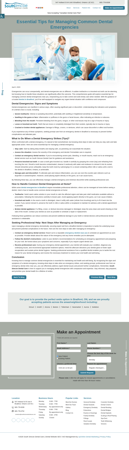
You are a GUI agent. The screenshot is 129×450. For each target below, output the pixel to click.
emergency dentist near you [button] (76, 233)
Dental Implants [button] (106, 413)
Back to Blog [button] (19, 277)
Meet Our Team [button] (71, 405)
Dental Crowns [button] (106, 405)
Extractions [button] (87, 410)
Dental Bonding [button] (106, 407)
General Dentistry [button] (89, 402)
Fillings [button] (86, 418)
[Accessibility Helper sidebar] (2, 16)
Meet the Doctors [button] (71, 402)
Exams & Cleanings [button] (90, 413)
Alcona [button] (47, 307)
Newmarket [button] (76, 307)
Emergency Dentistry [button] (91, 407)
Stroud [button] (31, 307)
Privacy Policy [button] (105, 437)
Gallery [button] (68, 407)
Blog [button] (67, 410)
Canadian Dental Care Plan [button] (70, 13)
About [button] (68, 8)
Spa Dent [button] (104, 418)
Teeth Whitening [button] (106, 421)
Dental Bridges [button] (106, 410)
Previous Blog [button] (97, 277)
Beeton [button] (55, 307)
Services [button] (76, 8)
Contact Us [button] (97, 8)
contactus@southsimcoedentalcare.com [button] (25, 414)
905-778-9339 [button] (104, 2)
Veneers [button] (103, 424)
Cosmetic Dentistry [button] (107, 402)
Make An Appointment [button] (114, 8)
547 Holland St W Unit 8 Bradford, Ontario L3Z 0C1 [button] (75, 2)
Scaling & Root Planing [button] (109, 416)
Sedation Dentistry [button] (90, 424)
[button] (16, 6)
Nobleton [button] (95, 307)
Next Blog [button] (111, 277)
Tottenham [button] (65, 307)
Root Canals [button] (88, 421)
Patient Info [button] (86, 8)
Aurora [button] (86, 307)
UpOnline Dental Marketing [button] (88, 437)
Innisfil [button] (39, 307)
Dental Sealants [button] (89, 405)
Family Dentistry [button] (89, 416)
